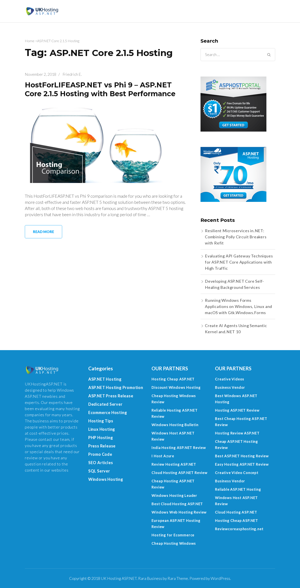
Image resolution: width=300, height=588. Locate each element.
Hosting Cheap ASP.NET (173, 379)
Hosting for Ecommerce (173, 535)
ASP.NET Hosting (105, 379)
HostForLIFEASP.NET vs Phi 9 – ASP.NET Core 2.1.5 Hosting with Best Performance (100, 89)
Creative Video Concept (236, 472)
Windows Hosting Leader (174, 495)
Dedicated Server (105, 404)
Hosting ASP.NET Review (237, 410)
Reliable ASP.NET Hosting (238, 489)
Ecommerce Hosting (107, 412)
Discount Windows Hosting (176, 387)
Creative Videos (229, 379)
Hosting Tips (100, 420)
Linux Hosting (101, 429)
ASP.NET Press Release (110, 395)
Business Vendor (230, 387)
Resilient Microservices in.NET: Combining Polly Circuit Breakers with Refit (236, 236)
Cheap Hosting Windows (174, 543)
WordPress (220, 578)
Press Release (102, 445)
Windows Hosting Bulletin (175, 425)
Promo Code (100, 454)
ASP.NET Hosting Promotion (115, 387)
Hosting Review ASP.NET (237, 433)
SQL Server (99, 471)
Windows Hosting (105, 479)
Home (29, 41)
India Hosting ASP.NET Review (179, 447)
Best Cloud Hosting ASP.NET (177, 504)
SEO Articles (100, 462)
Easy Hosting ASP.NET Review (242, 464)
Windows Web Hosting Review (179, 512)
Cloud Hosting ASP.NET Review (179, 472)
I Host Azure (163, 456)
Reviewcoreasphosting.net (239, 529)
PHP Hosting (100, 437)
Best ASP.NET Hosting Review (242, 456)
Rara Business (150, 578)
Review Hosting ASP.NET (174, 464)
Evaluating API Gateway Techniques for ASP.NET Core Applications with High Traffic (239, 262)
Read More (43, 232)
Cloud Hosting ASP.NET (236, 512)
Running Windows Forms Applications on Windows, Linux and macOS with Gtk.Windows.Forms (238, 306)
